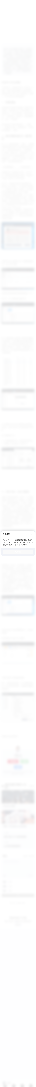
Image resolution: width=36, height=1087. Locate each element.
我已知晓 (18, 552)
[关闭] (31, 534)
